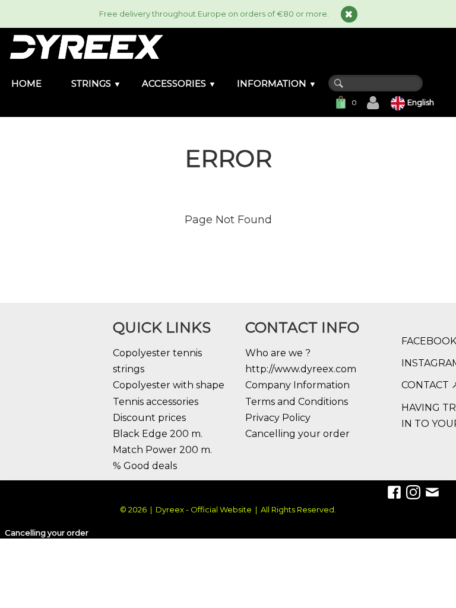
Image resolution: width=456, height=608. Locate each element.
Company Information (297, 385)
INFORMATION (276, 83)
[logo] (85, 47)
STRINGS (96, 83)
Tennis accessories (155, 401)
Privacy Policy (278, 417)
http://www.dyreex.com (300, 369)
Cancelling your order (297, 433)
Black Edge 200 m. (157, 433)
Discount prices (149, 417)
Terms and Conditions (296, 401)
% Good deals (145, 465)
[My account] (373, 103)
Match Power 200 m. (162, 449)
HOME (26, 83)
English (421, 102)
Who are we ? (278, 353)
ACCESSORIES (179, 83)
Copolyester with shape (168, 385)
